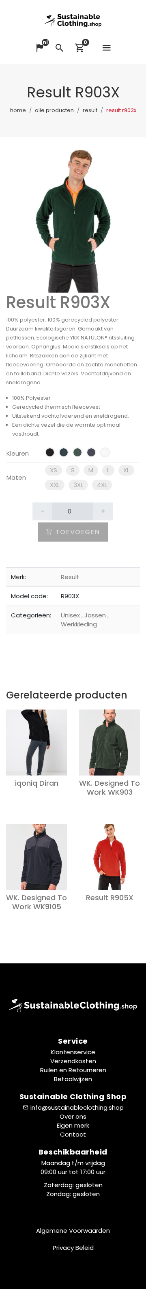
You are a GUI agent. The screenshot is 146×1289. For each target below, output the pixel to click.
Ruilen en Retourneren (73, 1070)
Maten (16, 477)
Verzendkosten (73, 1061)
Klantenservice (73, 1052)
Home (18, 110)
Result (90, 110)
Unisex (71, 615)
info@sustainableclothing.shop (77, 1107)
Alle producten (54, 110)
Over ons (73, 1116)
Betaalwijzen (73, 1079)
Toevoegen (76, 532)
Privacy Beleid (73, 1247)
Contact (73, 1134)
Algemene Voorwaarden (73, 1230)
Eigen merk (73, 1125)
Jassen (94, 615)
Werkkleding (85, 619)
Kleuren (17, 453)
